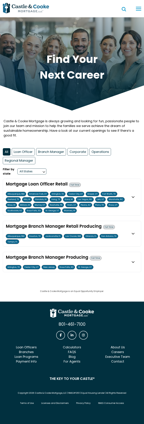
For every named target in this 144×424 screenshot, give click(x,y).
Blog (72, 356)
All (6, 152)
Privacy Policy (83, 403)
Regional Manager (19, 160)
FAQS (72, 352)
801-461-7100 (72, 324)
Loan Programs (26, 356)
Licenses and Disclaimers (55, 403)
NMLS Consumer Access (111, 403)
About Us (118, 347)
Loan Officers (26, 347)
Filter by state (8, 171)
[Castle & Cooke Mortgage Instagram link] (83, 335)
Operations (100, 152)
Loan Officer (23, 152)
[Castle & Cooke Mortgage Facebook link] (60, 335)
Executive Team (117, 356)
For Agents (72, 361)
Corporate (78, 152)
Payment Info (26, 361)
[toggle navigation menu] (138, 9)
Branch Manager (51, 152)
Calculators (72, 347)
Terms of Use (27, 403)
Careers (117, 352)
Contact (117, 361)
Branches (26, 352)
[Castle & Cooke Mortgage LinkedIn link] (72, 335)
